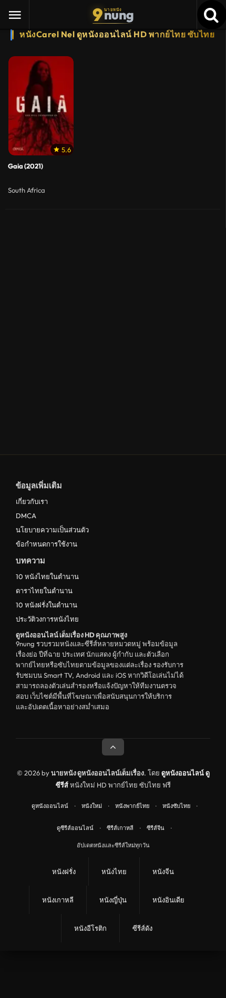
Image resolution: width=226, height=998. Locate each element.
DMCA (26, 515)
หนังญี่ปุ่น (113, 900)
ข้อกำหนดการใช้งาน (46, 544)
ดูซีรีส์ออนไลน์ (75, 828)
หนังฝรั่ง (64, 871)
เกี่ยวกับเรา (32, 501)
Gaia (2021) (25, 166)
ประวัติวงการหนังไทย (47, 619)
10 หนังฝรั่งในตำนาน (46, 605)
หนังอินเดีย (168, 900)
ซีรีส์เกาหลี (120, 828)
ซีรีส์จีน (156, 828)
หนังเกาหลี (58, 900)
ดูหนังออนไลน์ (50, 806)
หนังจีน (163, 871)
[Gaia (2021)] (41, 105)
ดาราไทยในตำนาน (44, 590)
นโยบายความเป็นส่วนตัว (52, 530)
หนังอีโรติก (90, 928)
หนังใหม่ (91, 806)
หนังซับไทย (176, 806)
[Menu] (14, 14)
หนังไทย (114, 871)
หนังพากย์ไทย (132, 806)
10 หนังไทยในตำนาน (47, 576)
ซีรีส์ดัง (142, 928)
